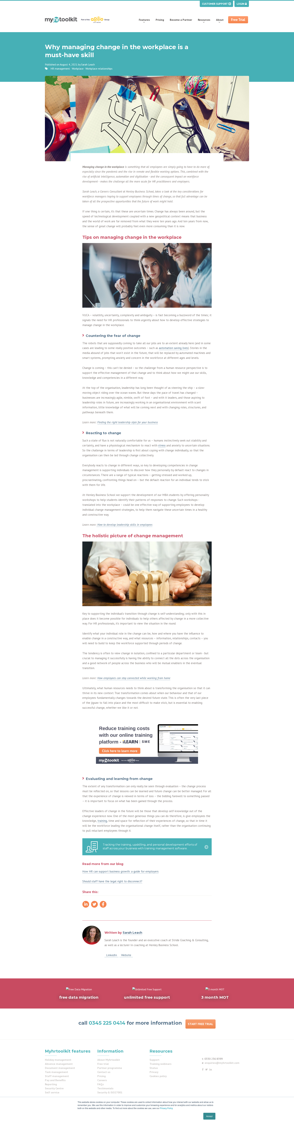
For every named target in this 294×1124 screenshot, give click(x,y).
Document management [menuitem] (60, 1068)
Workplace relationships (98, 68)
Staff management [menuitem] (57, 1076)
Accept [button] (209, 1116)
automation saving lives (173, 348)
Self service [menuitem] (52, 1092)
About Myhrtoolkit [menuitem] (108, 1059)
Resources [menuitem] (204, 19)
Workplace (78, 68)
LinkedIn (111, 955)
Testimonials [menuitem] (105, 1088)
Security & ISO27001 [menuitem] (109, 1092)
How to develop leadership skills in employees (124, 525)
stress (162, 445)
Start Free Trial (200, 1024)
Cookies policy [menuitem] (158, 1076)
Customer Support (215, 3)
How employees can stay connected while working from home (133, 678)
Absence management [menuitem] (59, 1063)
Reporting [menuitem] (51, 1084)
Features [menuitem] (144, 19)
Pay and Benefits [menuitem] (55, 1080)
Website (126, 955)
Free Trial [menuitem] (238, 19)
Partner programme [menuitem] (109, 1068)
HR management (60, 68)
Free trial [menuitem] (103, 1063)
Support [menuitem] (154, 1059)
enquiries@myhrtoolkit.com (222, 1062)
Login (241, 3)
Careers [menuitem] (102, 1080)
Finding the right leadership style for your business (127, 422)
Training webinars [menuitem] (161, 1063)
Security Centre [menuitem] (54, 1088)
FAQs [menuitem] (100, 1084)
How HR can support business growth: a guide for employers (120, 871)
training (102, 821)
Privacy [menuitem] (154, 1072)
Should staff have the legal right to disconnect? (112, 881)
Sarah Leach (88, 64)
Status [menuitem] (154, 1068)
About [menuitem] (220, 19)
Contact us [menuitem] (103, 1072)
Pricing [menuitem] (160, 19)
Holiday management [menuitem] (58, 1059)
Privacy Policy (166, 1108)
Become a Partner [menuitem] (181, 19)
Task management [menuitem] (56, 1072)
